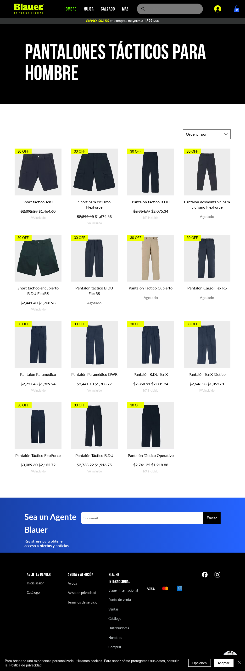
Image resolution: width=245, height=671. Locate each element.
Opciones (199, 662)
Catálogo (33, 592)
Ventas (113, 609)
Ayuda (72, 583)
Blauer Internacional (123, 590)
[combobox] (207, 134)
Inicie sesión (36, 583)
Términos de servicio (82, 602)
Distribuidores (118, 628)
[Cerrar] (239, 663)
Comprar (114, 647)
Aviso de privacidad (82, 593)
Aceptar (223, 662)
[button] (236, 9)
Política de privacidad (25, 665)
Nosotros (115, 638)
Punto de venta (119, 600)
